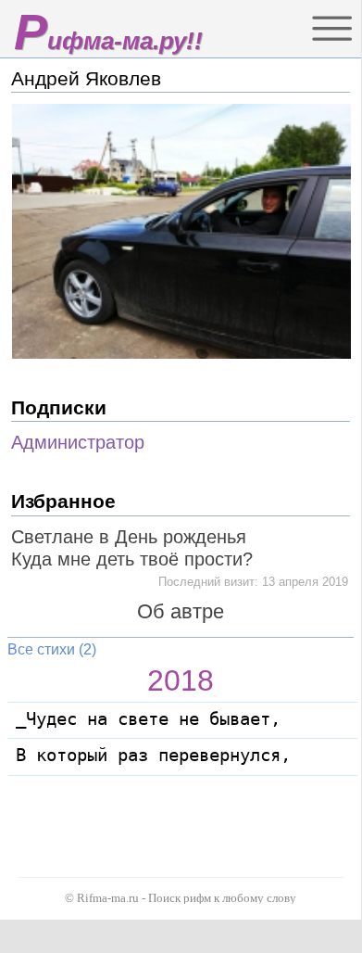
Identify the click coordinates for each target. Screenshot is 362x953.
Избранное (63, 501)
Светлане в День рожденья (128, 537)
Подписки (58, 407)
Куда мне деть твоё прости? (132, 559)
